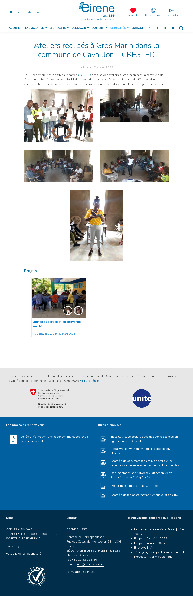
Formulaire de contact (80, 572)
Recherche (181, 28)
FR (10, 12)
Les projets (58, 28)
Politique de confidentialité (23, 554)
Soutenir (98, 28)
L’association (34, 28)
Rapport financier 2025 (149, 543)
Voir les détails (90, 381)
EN (19, 12)
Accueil (14, 28)
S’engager (78, 28)
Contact (137, 28)
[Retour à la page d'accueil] (96, 11)
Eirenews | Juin (143, 548)
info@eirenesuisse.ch (90, 564)
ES (38, 12)
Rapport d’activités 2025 (150, 538)
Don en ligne (14, 546)
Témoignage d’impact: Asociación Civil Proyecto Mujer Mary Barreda (159, 554)
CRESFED (84, 75)
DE (29, 12)
